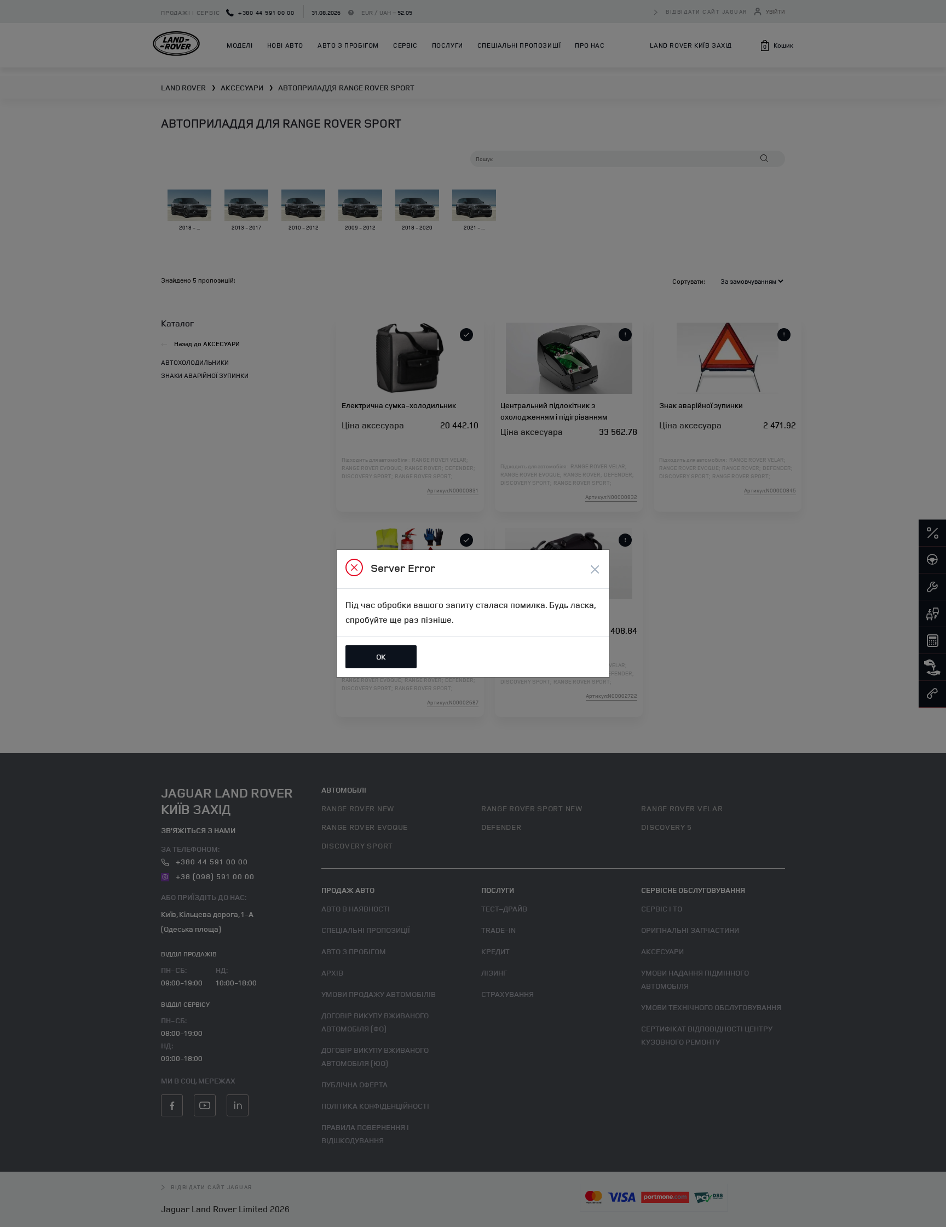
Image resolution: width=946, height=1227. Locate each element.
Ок (381, 656)
